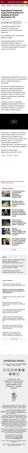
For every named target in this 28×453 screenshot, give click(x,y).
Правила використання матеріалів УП (13, 381)
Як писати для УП (10, 386)
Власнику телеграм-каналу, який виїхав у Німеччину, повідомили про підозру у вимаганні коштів (19, 213)
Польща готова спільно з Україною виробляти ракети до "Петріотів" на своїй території (13, 291)
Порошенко (9, 155)
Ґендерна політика (17, 382)
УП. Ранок (15, 5)
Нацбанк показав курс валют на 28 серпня (13, 297)
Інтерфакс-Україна (21, 412)
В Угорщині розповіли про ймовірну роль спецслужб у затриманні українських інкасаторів (13, 311)
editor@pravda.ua (18, 438)
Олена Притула (19, 437)
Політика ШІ (8, 382)
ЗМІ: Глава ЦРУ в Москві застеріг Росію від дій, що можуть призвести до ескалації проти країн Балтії (19, 242)
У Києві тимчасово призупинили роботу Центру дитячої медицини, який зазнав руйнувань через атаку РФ (13, 319)
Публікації (9, 5)
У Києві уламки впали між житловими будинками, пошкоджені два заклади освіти (18, 194)
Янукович (16, 155)
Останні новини (7, 280)
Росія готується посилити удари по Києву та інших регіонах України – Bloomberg (19, 222)
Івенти (18, 379)
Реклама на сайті (11, 379)
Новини (3, 5)
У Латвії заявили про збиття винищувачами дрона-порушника (12, 271)
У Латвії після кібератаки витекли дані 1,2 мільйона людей (12, 266)
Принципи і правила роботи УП (14, 384)
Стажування (19, 386)
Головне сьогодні (7, 188)
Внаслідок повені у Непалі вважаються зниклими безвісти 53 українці (18, 203)
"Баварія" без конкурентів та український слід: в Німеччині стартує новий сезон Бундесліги (12, 334)
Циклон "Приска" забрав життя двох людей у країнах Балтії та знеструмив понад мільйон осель (13, 261)
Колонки (21, 5)
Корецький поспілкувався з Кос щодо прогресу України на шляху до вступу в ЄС (13, 304)
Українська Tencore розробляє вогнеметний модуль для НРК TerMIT (13, 284)
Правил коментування (7, 183)
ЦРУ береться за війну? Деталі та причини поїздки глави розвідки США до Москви (12, 327)
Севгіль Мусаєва (19, 436)
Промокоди (14, 388)
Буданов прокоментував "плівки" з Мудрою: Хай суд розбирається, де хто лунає (19, 232)
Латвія (3, 155)
